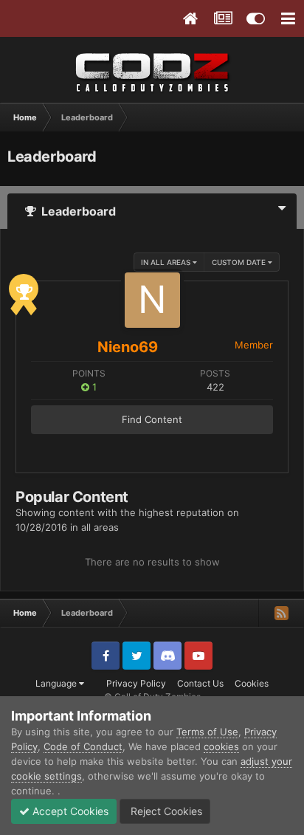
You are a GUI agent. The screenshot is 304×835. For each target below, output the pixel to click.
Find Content (152, 419)
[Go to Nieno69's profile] (152, 300)
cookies (221, 746)
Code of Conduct (83, 746)
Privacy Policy (136, 683)
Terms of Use (207, 732)
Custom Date (240, 262)
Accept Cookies (69, 811)
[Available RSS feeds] (281, 613)
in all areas (167, 262)
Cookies (252, 683)
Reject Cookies (165, 811)
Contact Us (200, 683)
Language (57, 683)
